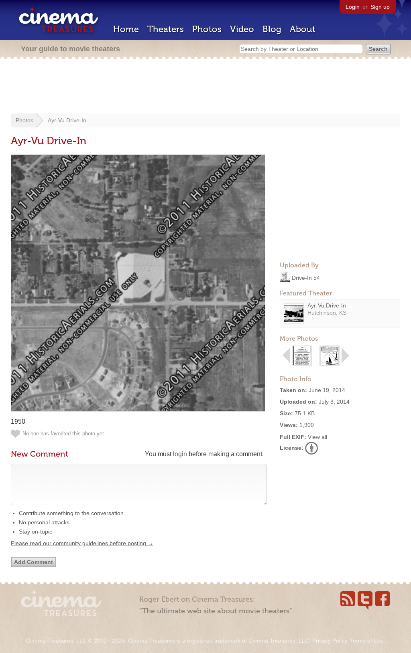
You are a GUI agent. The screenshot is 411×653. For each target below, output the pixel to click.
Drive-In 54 (306, 277)
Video (242, 29)
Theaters (165, 29)
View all (317, 437)
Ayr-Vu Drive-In (67, 120)
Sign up (380, 7)
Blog (271, 29)
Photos (207, 29)
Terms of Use (367, 640)
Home (126, 29)
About (302, 29)
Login (353, 7)
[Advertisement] (205, 87)
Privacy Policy (329, 640)
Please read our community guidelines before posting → (82, 543)
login (180, 454)
